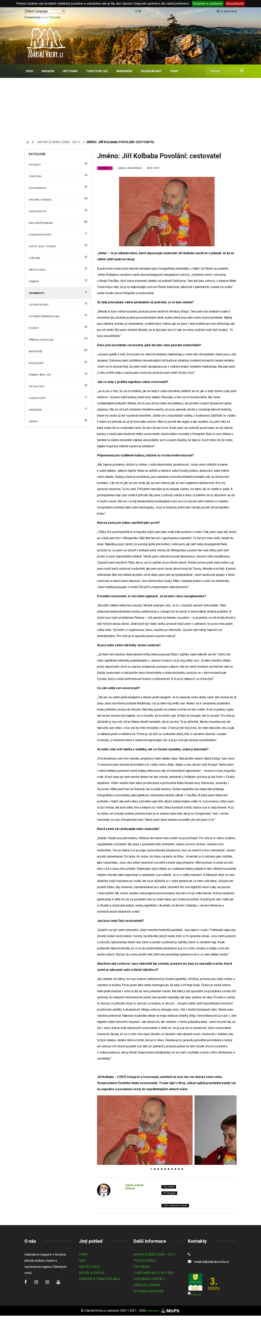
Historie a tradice (40, 199)
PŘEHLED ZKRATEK (146, 1285)
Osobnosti (36, 293)
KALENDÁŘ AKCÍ (151, 71)
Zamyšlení (35, 409)
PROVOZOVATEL (144, 1260)
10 (182, 1169)
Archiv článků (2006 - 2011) (58, 142)
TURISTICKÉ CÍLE (97, 71)
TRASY (174, 71)
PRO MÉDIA (141, 1267)
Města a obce (37, 269)
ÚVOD (29, 71)
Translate (55, 17)
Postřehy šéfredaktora (44, 316)
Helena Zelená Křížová (130, 168)
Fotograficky (37, 188)
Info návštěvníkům (41, 223)
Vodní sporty (37, 398)
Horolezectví (37, 211)
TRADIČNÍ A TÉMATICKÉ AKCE (99, 1279)
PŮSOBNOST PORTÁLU (149, 1279)
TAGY (82, 1260)
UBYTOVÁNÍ (69, 71)
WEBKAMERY (124, 71)
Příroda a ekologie (41, 339)
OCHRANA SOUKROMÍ (148, 1291)
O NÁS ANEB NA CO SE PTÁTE (153, 1273)
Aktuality (35, 164)
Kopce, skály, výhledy (42, 246)
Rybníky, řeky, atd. (40, 374)
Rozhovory (36, 363)
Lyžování (34, 258)
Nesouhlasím (235, 3)
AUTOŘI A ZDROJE (91, 1273)
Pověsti (34, 328)
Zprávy (33, 421)
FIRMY (83, 1254)
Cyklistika (35, 176)
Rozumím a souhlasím (207, 3)
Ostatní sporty (39, 304)
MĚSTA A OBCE (89, 1267)
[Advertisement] (130, 106)
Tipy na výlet (37, 386)
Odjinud (34, 281)
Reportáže (35, 351)
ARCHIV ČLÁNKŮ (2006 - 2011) (154, 1254)
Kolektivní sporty (40, 234)
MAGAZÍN (48, 71)
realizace (153, 1310)
